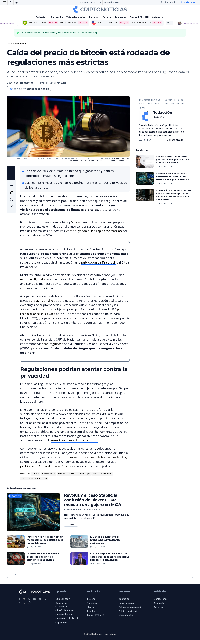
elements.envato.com (90, 160)
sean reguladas (52, 344)
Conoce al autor (175, 139)
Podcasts (40, 17)
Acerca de (124, 598)
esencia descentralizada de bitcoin (74, 440)
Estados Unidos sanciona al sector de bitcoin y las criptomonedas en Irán (43, 556)
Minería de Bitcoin (64, 610)
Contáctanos (160, 598)
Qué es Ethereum (64, 614)
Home (9, 43)
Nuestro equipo (126, 603)
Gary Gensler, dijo (40, 301)
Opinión (91, 607)
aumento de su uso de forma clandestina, (98, 457)
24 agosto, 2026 (98, 564)
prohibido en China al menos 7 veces (45, 466)
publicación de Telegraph (98, 262)
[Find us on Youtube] (34, 599)
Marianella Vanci (75, 509)
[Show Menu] (4, 2)
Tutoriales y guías (76, 17)
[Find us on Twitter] (24, 599)
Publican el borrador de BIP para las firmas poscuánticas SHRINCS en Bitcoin (173, 159)
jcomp (117, 158)
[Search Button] (10, 2)
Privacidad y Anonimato (34, 478)
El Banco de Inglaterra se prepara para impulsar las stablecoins (105, 539)
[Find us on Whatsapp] (30, 602)
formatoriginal (105, 160)
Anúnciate (157, 17)
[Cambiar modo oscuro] (16, 2)
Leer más (72, 523)
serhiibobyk (75, 160)
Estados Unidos (66, 474)
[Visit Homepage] (100, 9)
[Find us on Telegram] (40, 599)
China (36, 474)
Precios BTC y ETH (139, 17)
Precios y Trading (102, 474)
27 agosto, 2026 (98, 547)
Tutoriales (92, 603)
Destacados (48, 474)
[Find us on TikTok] (25, 602)
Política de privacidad (130, 607)
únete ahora (63, 32)
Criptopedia (57, 17)
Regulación (20, 43)
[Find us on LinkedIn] (45, 599)
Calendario (120, 17)
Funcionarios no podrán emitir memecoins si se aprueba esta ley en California (45, 539)
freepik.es (125, 158)
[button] (11, 196)
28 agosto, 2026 (93, 509)
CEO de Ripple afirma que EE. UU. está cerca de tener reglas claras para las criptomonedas (109, 556)
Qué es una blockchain (67, 618)
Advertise (158, 607)
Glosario (93, 17)
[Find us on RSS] (20, 602)
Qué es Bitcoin (62, 598)
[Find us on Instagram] (29, 599)
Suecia (75, 222)
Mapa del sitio (126, 615)
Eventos (91, 611)
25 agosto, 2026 (35, 564)
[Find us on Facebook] (19, 599)
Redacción (27, 82)
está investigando (32, 279)
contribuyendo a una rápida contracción (94, 231)
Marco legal (84, 474)
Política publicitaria (128, 611)
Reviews (107, 17)
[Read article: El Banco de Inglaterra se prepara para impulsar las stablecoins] (79, 541)
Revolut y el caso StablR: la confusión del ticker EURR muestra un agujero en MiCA (92, 500)
